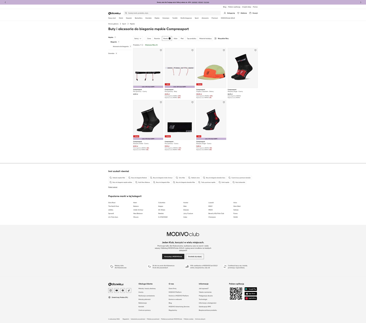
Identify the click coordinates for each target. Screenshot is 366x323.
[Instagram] (110, 290)
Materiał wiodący (205, 38)
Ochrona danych (200, 319)
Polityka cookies (188, 319)
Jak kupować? (203, 288)
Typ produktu (191, 38)
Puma (235, 213)
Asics (235, 203)
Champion (212, 217)
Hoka (185, 217)
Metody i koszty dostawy (147, 288)
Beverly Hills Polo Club (216, 213)
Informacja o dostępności (207, 303)
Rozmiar (157, 38)
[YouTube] (116, 290)
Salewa (235, 210)
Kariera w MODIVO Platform (179, 296)
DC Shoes (161, 210)
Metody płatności (144, 299)
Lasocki (211, 203)
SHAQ (235, 217)
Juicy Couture (188, 213)
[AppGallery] (251, 298)
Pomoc (255, 7)
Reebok (161, 213)
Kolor (175, 38)
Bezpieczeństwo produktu (208, 310)
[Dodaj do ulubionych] (161, 50)
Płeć (182, 38)
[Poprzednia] (5, 2)
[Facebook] (122, 290)
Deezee (186, 210)
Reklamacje (142, 303)
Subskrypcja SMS (205, 306)
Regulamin (126, 319)
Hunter (185, 203)
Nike (185, 206)
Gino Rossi (111, 203)
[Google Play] (251, 289)
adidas (110, 210)
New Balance (138, 213)
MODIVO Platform (175, 292)
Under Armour (138, 210)
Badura (136, 206)
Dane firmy (172, 288)
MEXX (210, 210)
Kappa (160, 206)
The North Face (113, 206)
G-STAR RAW (163, 217)
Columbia (161, 203)
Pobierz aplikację (234, 7)
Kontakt (141, 306)
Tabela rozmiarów (205, 292)
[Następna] (360, 2)
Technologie (203, 299)
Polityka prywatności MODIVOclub (171, 319)
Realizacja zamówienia (146, 296)
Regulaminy (173, 310)
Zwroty (140, 292)
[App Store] (251, 294)
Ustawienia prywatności (138, 319)
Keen (135, 203)
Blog (224, 7)
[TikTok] (129, 290)
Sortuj (136, 38)
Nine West (237, 206)
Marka (166, 38)
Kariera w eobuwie (175, 299)
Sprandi (111, 213)
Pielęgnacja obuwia (206, 296)
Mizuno (135, 217)
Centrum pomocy (144, 310)
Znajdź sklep (246, 7)
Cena (149, 38)
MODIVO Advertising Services (179, 306)
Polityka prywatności (153, 319)
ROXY (210, 206)
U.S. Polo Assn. (113, 217)
